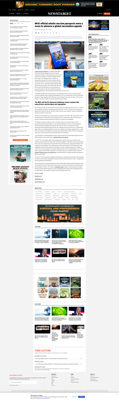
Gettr (52, 379)
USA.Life (53, 385)
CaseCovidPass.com (40, 182)
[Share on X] (44, 33)
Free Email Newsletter (94, 377)
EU (81, 36)
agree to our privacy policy (43, 398)
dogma (79, 36)
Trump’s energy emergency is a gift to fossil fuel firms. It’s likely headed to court (68, 337)
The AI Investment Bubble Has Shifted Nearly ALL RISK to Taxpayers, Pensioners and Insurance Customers (104, 57)
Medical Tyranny (71, 37)
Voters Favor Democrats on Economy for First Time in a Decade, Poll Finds (19, 93)
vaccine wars (76, 38)
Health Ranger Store (94, 380)
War (35, 39)
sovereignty (49, 38)
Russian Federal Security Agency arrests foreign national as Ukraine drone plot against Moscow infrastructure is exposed (19, 84)
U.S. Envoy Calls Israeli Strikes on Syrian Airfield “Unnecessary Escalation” (19, 62)
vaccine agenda (63, 38)
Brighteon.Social (54, 377)
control (49, 36)
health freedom (38, 37)
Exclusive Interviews (75, 382)
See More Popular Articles (20, 140)
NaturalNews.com (39, 179)
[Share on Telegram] (47, 33)
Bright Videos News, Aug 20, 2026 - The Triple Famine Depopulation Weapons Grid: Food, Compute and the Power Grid (93, 66)
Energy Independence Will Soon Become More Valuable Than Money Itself (93, 57)
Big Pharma (40, 20)
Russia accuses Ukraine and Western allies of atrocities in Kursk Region (80, 335)
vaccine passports (70, 38)
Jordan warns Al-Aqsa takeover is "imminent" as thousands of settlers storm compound (19, 75)
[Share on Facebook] (41, 33)
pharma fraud (76, 37)
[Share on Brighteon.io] (39, 33)
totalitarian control (59, 167)
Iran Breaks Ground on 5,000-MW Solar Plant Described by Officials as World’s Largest (18, 98)
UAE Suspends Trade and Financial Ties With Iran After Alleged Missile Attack (19, 102)
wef (37, 39)
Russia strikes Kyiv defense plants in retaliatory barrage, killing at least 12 (19, 127)
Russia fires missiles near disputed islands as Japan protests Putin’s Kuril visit (19, 31)
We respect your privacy (14, 385)
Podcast (72, 380)
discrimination (74, 36)
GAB (52, 383)
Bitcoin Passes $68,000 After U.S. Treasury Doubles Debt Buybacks (18, 79)
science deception (39, 197)
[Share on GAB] (53, 33)
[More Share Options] (59, 33)
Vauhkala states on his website (60, 137)
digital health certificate (60, 36)
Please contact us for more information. (42, 369)
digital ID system (68, 36)
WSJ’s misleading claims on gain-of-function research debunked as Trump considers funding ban (42, 241)
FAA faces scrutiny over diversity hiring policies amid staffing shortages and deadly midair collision (76, 261)
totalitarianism (57, 38)
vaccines (81, 38)
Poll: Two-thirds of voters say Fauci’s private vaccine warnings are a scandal (18, 27)
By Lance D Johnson (40, 29)
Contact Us (92, 375)
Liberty (47, 37)
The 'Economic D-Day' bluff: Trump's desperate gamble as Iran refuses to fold (19, 71)
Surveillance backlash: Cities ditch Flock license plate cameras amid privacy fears (19, 89)
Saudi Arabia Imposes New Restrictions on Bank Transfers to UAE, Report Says (19, 106)
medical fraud (64, 37)
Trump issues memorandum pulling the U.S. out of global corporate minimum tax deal (41, 260)
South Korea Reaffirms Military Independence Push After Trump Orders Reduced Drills (19, 45)
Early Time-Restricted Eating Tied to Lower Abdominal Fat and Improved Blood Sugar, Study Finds (19, 122)
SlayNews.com (38, 176)
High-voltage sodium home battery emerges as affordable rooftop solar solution (19, 49)
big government (40, 36)
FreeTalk (53, 380)
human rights (43, 37)
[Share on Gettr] (56, 33)
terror (53, 38)
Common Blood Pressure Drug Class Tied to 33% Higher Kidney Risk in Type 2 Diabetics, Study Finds (19, 116)
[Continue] (35, 382)
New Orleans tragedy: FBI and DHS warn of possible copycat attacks (58, 260)
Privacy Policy (93, 379)
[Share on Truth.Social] (50, 33)
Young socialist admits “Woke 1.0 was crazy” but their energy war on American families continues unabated (19, 111)
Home (36, 20)
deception (53, 36)
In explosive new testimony (41, 71)
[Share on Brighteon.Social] (36, 33)
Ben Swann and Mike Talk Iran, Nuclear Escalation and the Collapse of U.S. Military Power (93, 48)
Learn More (74, 396)
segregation (41, 38)
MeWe (52, 382)
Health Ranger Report (93, 34)
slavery (45, 38)
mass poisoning (52, 37)
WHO (39, 39)
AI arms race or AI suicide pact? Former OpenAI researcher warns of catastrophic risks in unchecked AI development (59, 242)
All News (72, 377)
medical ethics (59, 37)
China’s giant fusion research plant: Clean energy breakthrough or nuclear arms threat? (76, 241)
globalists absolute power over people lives (45, 152)
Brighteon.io (53, 375)
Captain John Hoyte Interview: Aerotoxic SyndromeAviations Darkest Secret (103, 65)
